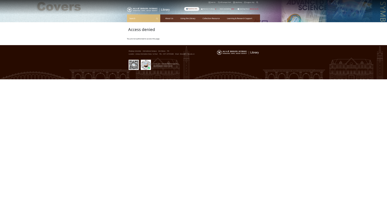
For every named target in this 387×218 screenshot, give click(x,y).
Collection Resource (211, 18)
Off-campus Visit (225, 2)
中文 (253, 2)
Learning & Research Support (239, 18)
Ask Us (213, 2)
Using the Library (187, 18)
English (248, 2)
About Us (169, 18)
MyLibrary (238, 2)
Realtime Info (192, 9)
